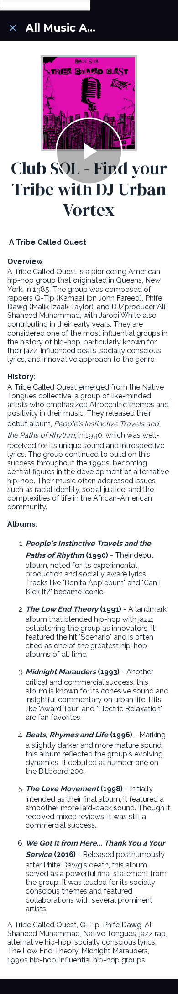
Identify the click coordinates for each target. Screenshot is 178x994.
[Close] (12, 27)
